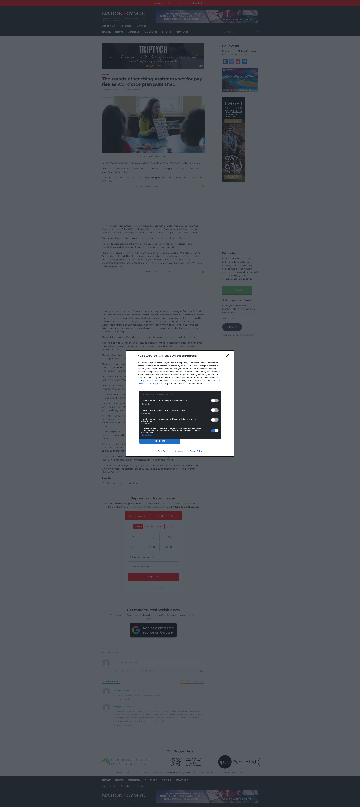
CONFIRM (160, 441)
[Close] (228, 356)
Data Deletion (164, 451)
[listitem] (180, 394)
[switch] (215, 400)
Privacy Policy (196, 451)
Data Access (180, 451)
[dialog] (180, 404)
